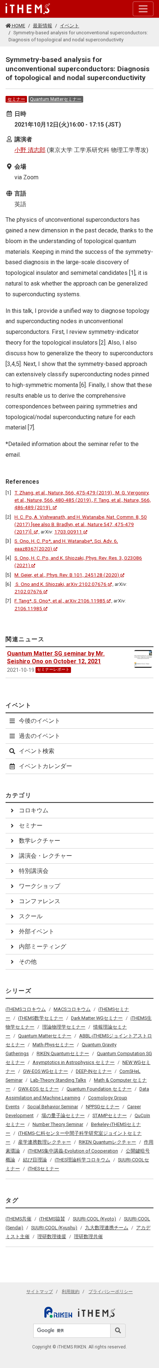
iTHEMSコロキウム (26, 1009)
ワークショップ (39, 885)
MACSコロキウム (72, 1009)
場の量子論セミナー (63, 1115)
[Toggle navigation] (143, 8)
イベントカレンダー (45, 766)
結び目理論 (35, 1160)
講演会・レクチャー (45, 855)
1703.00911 (68, 532)
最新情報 (42, 25)
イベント (69, 25)
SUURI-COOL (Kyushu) (54, 1227)
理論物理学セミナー (63, 1027)
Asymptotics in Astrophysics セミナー (74, 1062)
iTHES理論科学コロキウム (82, 1160)
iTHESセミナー (43, 1168)
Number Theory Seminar (58, 1124)
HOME (18, 25)
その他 (28, 961)
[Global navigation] (28, 8)
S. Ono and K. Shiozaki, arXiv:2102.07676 (60, 584)
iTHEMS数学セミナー (40, 1018)
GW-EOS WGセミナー (45, 1071)
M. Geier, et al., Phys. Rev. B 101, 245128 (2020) (66, 575)
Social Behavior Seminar (52, 1106)
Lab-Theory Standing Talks (58, 1080)
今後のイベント (39, 720)
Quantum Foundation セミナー (99, 1089)
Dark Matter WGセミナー (97, 1018)
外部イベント (36, 931)
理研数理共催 (88, 1236)
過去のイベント (39, 735)
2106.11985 (28, 608)
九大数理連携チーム (106, 1227)
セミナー (16, 99)
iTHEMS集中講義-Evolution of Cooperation (73, 1151)
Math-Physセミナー (53, 1044)
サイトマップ (39, 1291)
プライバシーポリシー (110, 1291)
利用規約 (71, 1291)
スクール (31, 916)
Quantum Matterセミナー (55, 99)
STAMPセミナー (109, 1115)
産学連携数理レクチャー (44, 1142)
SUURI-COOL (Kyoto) (94, 1219)
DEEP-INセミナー (94, 1071)
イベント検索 (36, 750)
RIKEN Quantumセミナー (63, 1053)
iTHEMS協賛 (52, 1219)
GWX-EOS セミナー (38, 1089)
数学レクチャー (39, 840)
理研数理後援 (51, 1236)
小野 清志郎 (29, 149)
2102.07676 (28, 591)
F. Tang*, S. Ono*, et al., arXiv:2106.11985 (59, 601)
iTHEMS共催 (18, 1219)
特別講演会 (33, 870)
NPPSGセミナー (102, 1106)
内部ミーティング (42, 946)
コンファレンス (39, 901)
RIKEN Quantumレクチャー (107, 1142)
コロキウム (33, 810)
